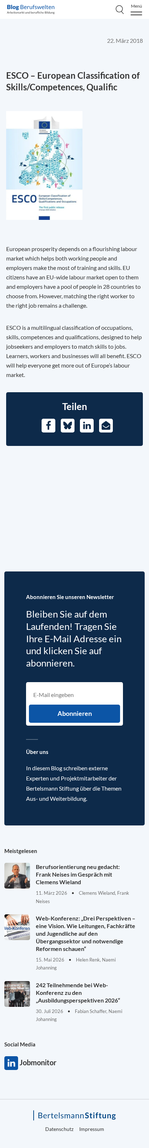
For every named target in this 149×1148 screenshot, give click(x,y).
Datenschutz (59, 1129)
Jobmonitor (11, 1063)
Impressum (91, 1129)
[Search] (119, 9)
